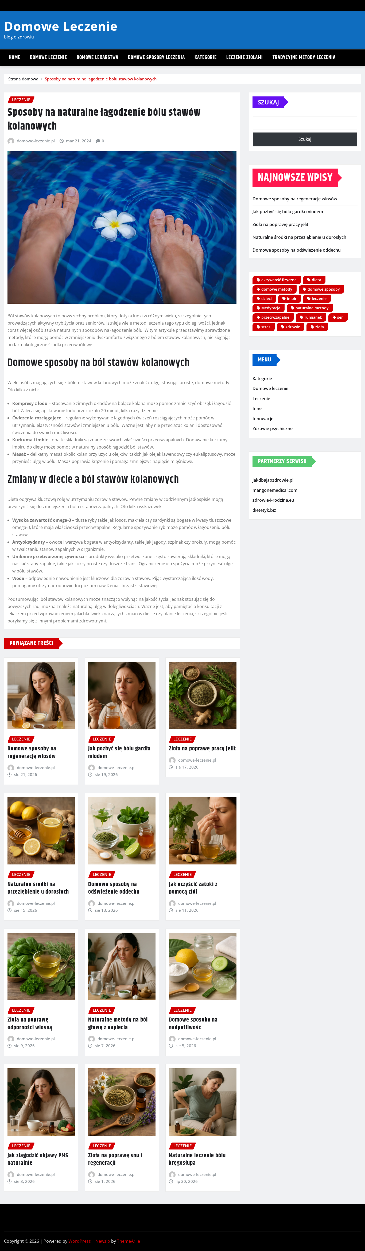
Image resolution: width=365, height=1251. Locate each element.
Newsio (102, 1241)
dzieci (266, 298)
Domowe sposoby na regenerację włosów (31, 752)
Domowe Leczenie (61, 26)
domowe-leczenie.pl (36, 140)
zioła (319, 326)
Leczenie (261, 399)
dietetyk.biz (264, 510)
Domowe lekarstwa (97, 57)
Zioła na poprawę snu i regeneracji (115, 1159)
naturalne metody (312, 307)
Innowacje (263, 419)
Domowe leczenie (48, 57)
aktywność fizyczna (279, 279)
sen (340, 317)
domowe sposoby (324, 289)
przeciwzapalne (275, 317)
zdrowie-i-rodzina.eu (273, 500)
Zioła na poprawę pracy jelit (202, 748)
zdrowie (293, 326)
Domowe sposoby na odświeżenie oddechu (113, 888)
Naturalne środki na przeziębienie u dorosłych (38, 888)
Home (14, 57)
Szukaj (268, 102)
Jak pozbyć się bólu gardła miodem (119, 752)
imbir (292, 298)
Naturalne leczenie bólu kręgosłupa (197, 1159)
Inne (257, 408)
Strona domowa (23, 78)
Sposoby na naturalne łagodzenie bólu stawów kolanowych (101, 78)
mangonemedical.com (275, 490)
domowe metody (276, 289)
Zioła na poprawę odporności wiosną (29, 1023)
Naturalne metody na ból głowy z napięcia (118, 1023)
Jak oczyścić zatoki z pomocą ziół (193, 888)
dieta (316, 279)
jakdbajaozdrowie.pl (273, 480)
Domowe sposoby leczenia (156, 57)
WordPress (79, 1241)
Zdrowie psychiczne (273, 429)
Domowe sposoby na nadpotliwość (193, 1023)
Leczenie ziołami (244, 57)
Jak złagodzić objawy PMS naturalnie (37, 1159)
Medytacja (270, 307)
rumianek (313, 317)
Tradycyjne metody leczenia (304, 57)
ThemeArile (128, 1241)
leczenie (319, 298)
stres (265, 326)
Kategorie (206, 57)
